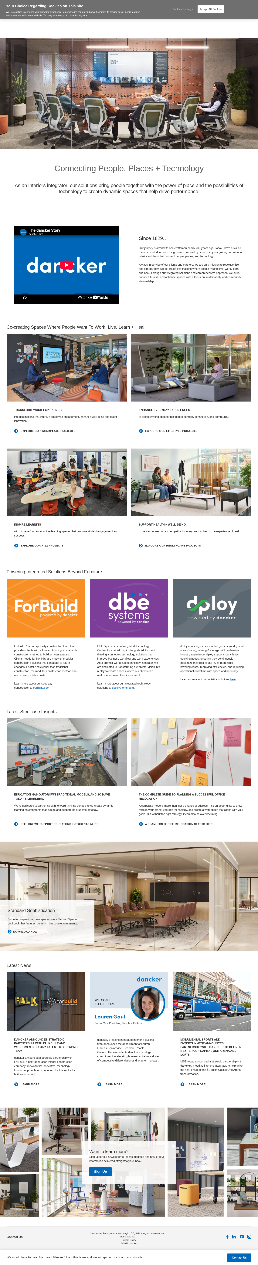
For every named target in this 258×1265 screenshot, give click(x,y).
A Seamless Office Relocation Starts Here (178, 824)
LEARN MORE (29, 1084)
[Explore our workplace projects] (67, 368)
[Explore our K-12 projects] (67, 482)
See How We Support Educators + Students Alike (59, 824)
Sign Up (100, 1171)
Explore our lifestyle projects (170, 430)
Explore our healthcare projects (172, 545)
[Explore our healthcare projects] (191, 482)
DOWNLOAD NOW (25, 931)
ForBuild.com (41, 687)
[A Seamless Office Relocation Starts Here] (191, 752)
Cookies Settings (182, 9)
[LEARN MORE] (46, 1001)
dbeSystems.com (123, 687)
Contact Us (15, 1237)
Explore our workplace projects (47, 430)
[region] (129, 9)
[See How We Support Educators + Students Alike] (67, 752)
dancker (133, 1243)
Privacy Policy (129, 1240)
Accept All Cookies (211, 9)
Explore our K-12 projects (42, 545)
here (233, 679)
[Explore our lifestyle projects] (191, 368)
